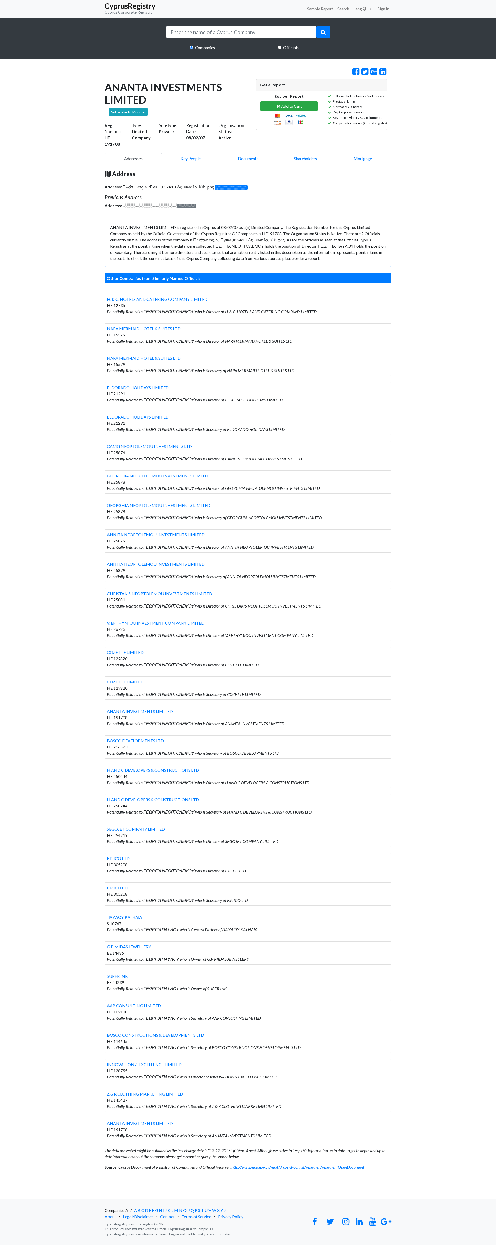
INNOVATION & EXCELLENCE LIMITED (144, 1064)
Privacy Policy (230, 1216)
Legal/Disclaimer (138, 1216)
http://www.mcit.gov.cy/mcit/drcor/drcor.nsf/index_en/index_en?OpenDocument (297, 1166)
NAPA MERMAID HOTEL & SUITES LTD (144, 328)
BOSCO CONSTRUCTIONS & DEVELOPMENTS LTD (155, 1035)
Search (343, 8)
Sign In (383, 8)
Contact (167, 1216)
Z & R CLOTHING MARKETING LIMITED (145, 1093)
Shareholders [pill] (305, 158)
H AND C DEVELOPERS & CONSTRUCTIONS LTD (153, 770)
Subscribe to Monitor (128, 112)
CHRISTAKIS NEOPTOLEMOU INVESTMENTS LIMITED (159, 593)
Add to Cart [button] (291, 106)
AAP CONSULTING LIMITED (134, 1005)
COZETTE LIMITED (125, 652)
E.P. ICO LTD (118, 858)
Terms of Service (196, 1216)
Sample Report (320, 8)
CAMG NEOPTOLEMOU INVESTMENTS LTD (149, 446)
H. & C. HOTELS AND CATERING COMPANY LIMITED (157, 299)
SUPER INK (117, 976)
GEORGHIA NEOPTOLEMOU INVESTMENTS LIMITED (158, 475)
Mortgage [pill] (363, 158)
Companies (205, 47)
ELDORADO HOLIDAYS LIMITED (138, 387)
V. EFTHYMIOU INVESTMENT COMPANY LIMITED (155, 622)
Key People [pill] (191, 158)
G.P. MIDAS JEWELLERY (129, 946)
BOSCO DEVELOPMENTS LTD (135, 740)
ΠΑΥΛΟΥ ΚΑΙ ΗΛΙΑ (124, 917)
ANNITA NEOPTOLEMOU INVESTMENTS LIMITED (156, 534)
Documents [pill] (248, 158)
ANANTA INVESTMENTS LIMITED (140, 711)
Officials (291, 47)
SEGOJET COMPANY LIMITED (136, 828)
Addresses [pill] (133, 158)
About (110, 1216)
